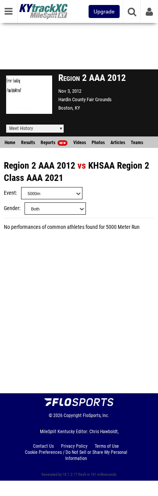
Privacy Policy (74, 446)
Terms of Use (107, 446)
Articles (117, 142)
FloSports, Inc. (96, 415)
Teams (137, 142)
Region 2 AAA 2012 (39, 165)
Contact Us (43, 446)
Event (10, 193)
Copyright (73, 415)
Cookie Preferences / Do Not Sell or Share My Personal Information (76, 455)
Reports (53, 142)
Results (28, 142)
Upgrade (104, 11)
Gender (11, 208)
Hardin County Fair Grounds (85, 99)
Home (10, 142)
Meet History (21, 128)
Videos (79, 142)
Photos (98, 142)
